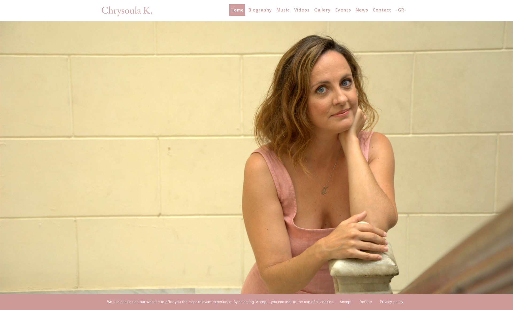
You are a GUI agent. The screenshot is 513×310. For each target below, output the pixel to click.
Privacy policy (391, 302)
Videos (302, 10)
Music (283, 10)
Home (237, 10)
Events (343, 10)
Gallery (322, 10)
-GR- (401, 10)
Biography (260, 10)
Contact (382, 10)
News (362, 10)
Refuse (366, 302)
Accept (346, 302)
